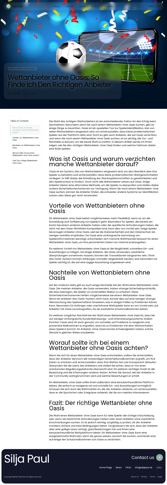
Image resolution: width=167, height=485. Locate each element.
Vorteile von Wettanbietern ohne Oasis (25, 139)
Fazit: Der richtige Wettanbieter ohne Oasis (24, 161)
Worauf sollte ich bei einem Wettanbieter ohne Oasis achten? (25, 154)
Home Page (105, 467)
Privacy (144, 476)
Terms (152, 476)
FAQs (128, 467)
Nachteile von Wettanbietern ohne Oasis (26, 146)
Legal (160, 476)
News (119, 467)
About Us (135, 476)
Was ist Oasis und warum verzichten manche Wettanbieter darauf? (25, 130)
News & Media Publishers (22, 68)
